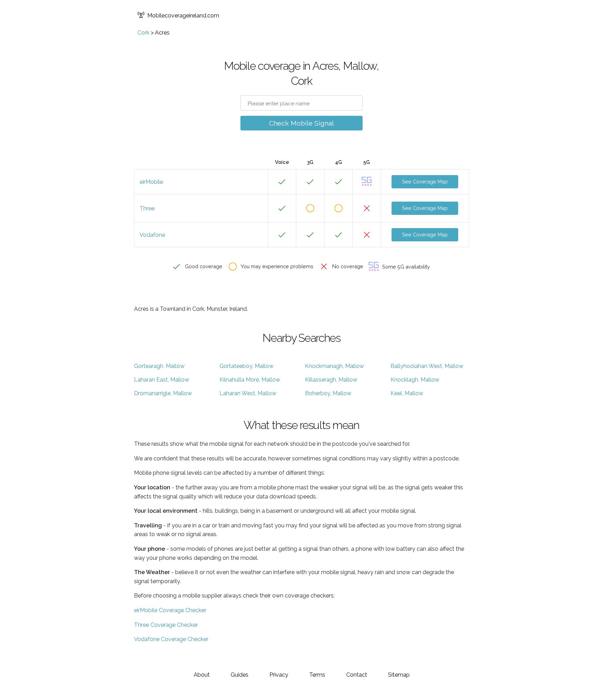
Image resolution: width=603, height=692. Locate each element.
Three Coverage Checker (166, 625)
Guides (239, 674)
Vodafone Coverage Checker (171, 639)
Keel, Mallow (406, 393)
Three (147, 208)
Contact (356, 674)
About (202, 674)
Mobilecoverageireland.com (183, 15)
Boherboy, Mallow (328, 393)
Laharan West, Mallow (247, 393)
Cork (143, 32)
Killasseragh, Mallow (331, 379)
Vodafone (152, 235)
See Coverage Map (425, 182)
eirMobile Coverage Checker (170, 610)
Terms (317, 674)
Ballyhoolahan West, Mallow (426, 366)
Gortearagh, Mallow (159, 366)
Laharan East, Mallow (161, 379)
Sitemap (399, 674)
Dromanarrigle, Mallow (163, 393)
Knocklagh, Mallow (414, 379)
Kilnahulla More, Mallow (249, 379)
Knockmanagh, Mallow (334, 366)
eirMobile (151, 182)
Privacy (278, 674)
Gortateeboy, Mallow (246, 366)
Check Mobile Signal (301, 123)
